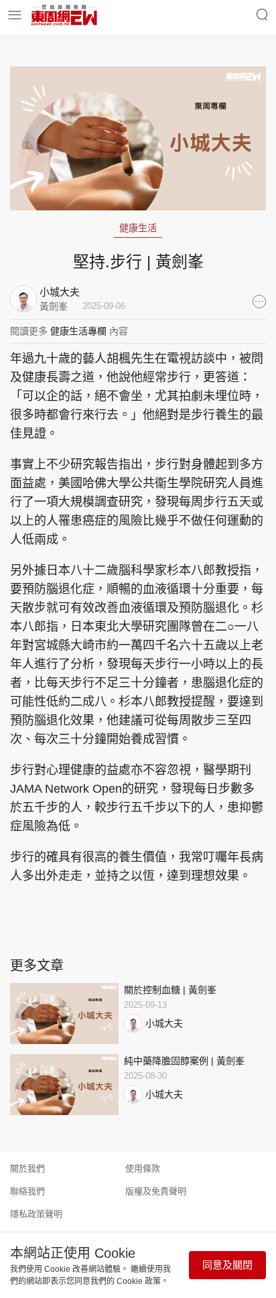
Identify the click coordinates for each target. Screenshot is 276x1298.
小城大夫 (164, 1023)
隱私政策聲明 (36, 1214)
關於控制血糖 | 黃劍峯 (170, 989)
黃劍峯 (54, 306)
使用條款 (142, 1168)
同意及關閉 (227, 1265)
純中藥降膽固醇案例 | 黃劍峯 (184, 1060)
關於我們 (27, 1168)
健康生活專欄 (78, 331)
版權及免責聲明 (155, 1191)
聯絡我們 (27, 1191)
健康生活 (138, 227)
